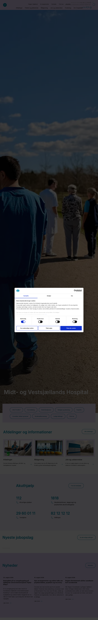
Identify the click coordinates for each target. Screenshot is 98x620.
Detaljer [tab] (49, 295)
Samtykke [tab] (26, 295)
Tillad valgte (49, 328)
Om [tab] (72, 295)
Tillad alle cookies (71, 328)
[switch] (40, 322)
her (46, 314)
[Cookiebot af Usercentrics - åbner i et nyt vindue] (75, 291)
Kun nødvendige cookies (27, 328)
